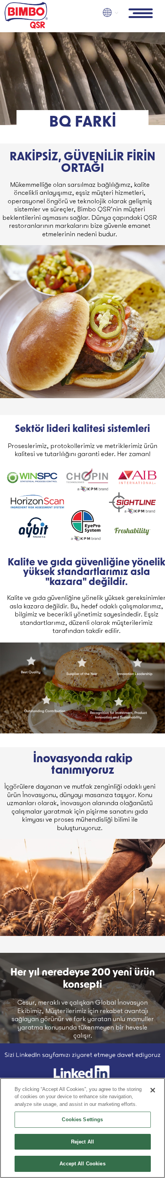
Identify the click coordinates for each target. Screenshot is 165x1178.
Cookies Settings (82, 1119)
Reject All (82, 1142)
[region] (82, 1128)
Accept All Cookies (82, 1163)
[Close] (152, 1090)
